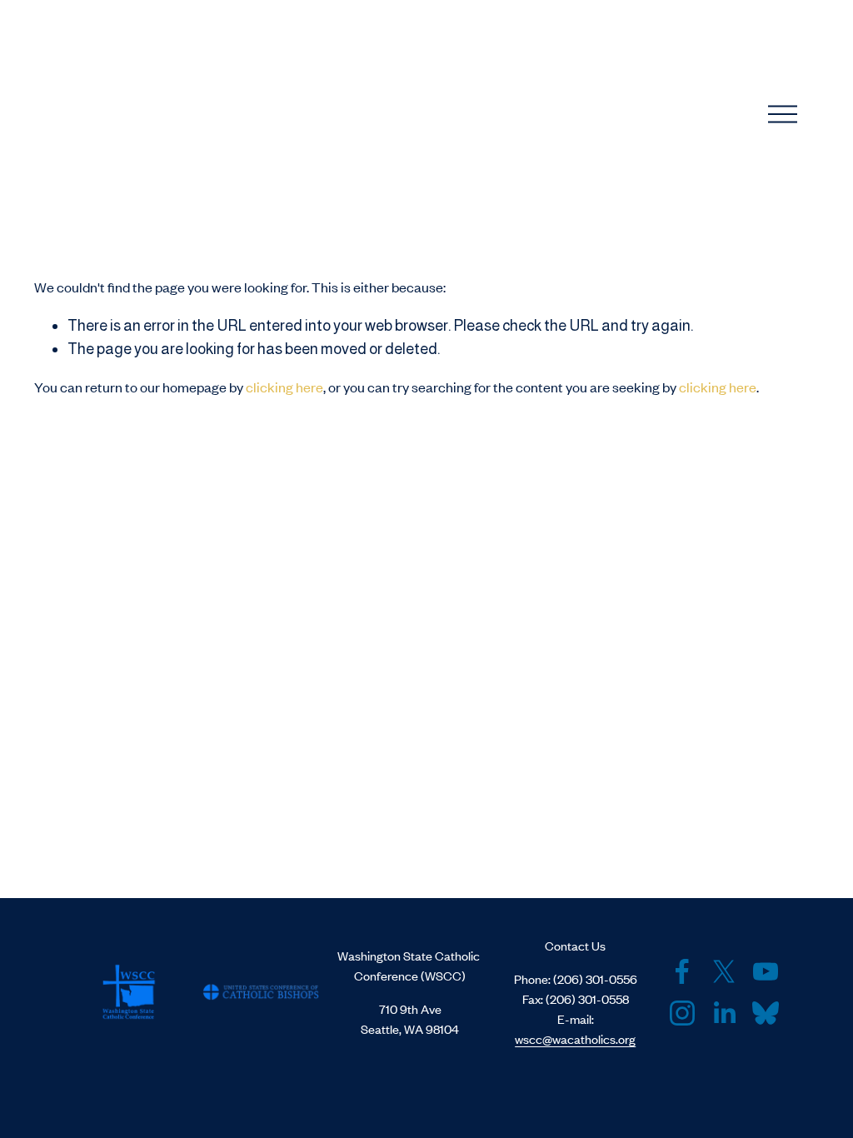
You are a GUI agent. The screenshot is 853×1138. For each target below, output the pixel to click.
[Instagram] (682, 1013)
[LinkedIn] (724, 1013)
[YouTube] (765, 971)
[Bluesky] (765, 1013)
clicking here (284, 386)
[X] (724, 971)
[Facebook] (682, 971)
